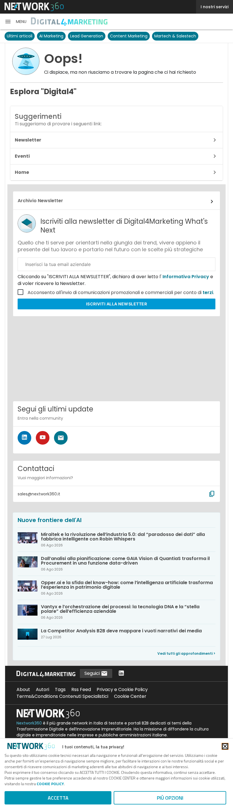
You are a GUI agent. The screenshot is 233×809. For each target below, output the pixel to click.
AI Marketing (51, 36)
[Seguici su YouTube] (42, 438)
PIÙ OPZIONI (170, 798)
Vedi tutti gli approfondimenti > (186, 653)
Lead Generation (86, 36)
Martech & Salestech (175, 36)
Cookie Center (130, 696)
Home (22, 172)
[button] (15, 21)
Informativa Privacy (185, 276)
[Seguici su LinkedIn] (24, 438)
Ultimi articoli (19, 36)
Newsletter (28, 140)
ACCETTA (58, 798)
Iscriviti (116, 303)
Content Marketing (128, 36)
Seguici (92, 673)
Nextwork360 (29, 723)
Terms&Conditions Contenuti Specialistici (62, 696)
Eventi (22, 156)
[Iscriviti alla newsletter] (61, 438)
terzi (208, 292)
